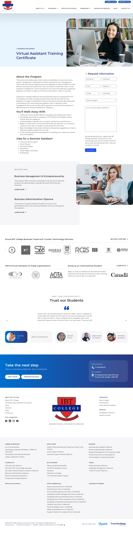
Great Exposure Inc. (50, 525)
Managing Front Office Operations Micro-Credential (65, 499)
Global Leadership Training (14, 457)
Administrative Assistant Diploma (100, 447)
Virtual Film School (69, 8)
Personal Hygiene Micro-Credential (59, 507)
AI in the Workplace (12, 447)
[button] (16, 337)
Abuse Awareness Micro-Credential (59, 487)
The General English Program (57, 476)
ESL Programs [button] (52, 462)
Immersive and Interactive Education (18, 403)
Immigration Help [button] (31, 377)
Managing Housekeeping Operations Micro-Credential (66, 502)
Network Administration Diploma (17, 473)
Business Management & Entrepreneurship (104, 452)
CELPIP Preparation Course (57, 468)
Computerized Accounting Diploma (102, 455)
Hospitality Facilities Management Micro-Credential (65, 494)
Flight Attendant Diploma (98, 465)
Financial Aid (103, 403)
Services (102, 410)
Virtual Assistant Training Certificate (101, 457)
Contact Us (125, 8)
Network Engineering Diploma (16, 476)
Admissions (84, 8)
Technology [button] (9, 462)
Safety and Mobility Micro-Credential (60, 509)
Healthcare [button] (51, 444)
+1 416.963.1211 (100, 367)
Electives (50, 471)
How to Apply (104, 400)
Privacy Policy (9, 525)
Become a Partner (119, 239)
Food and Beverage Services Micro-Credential (63, 492)
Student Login (111, 2)
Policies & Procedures (23, 525)
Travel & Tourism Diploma (98, 471)
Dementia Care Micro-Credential (58, 489)
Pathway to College (54, 473)
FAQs (7, 410)
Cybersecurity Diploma (13, 465)
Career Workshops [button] (12, 444)
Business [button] (92, 444)
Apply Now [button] (12, 377)
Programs (52, 8)
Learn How (122, 266)
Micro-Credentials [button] (54, 483)
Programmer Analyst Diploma (16, 478)
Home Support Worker (55, 452)
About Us (39, 8)
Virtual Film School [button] (12, 483)
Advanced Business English (57, 465)
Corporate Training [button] (96, 483)
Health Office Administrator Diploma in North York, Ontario (65, 448)
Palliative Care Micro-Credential (58, 504)
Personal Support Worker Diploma (59, 454)
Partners (8, 408)
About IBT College (12, 397)
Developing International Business (17, 454)
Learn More (19, 190)
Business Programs (26, 49)
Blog (115, 8)
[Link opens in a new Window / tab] (6, 421)
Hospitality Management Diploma (101, 468)
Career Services (104, 415)
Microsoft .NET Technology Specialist (18, 468)
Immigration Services (102, 8)
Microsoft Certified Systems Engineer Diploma (21, 471)
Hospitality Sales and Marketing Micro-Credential (64, 497)
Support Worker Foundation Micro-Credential (63, 512)
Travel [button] (91, 462)
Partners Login (124, 2)
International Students (107, 405)
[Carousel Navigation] (66, 320)
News (7, 405)
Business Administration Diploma (100, 450)
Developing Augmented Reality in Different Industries (21, 451)
